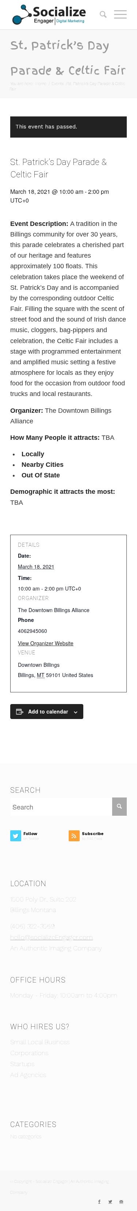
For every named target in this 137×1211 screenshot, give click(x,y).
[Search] (99, 14)
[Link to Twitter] (110, 1201)
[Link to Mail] (121, 1201)
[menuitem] (99, 14)
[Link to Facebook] (99, 1201)
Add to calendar (48, 711)
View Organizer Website (45, 643)
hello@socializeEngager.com (51, 937)
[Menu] (117, 14)
